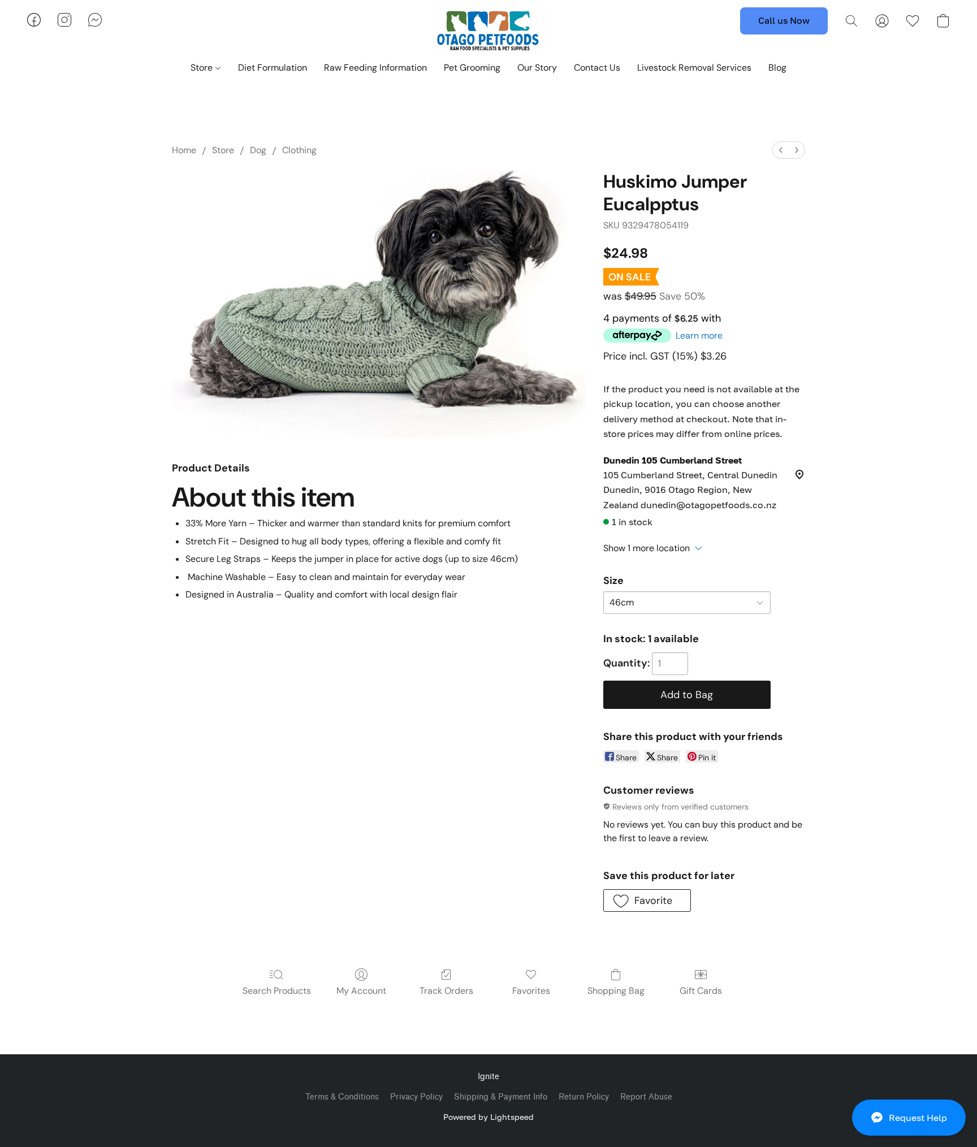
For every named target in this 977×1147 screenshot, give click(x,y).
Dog (258, 150)
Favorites (531, 991)
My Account (361, 991)
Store (203, 67)
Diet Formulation (272, 67)
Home (184, 150)
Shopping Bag (616, 991)
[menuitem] (781, 150)
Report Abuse (646, 1097)
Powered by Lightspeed (488, 1117)
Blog (777, 67)
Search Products (277, 991)
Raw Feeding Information (375, 67)
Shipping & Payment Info (500, 1097)
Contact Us (597, 67)
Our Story (537, 67)
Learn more (699, 335)
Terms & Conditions (342, 1097)
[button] (909, 1118)
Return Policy (584, 1097)
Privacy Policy (416, 1097)
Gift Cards (701, 991)
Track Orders (446, 991)
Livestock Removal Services (694, 67)
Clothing (299, 150)
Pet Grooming (472, 67)
